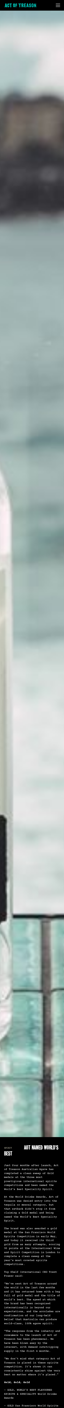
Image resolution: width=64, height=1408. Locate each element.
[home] (20, 5)
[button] (57, 5)
